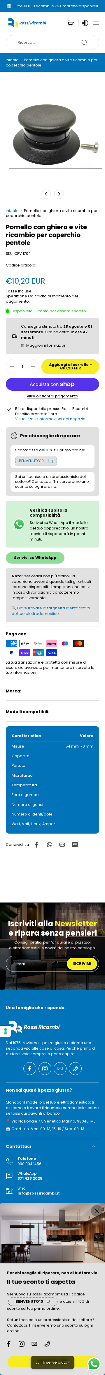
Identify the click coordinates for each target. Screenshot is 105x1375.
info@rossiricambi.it (39, 1193)
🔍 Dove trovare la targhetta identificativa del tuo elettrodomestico (51, 611)
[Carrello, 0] (70, 23)
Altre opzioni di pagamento (52, 396)
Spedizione (17, 296)
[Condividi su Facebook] (36, 844)
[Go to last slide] (46, 194)
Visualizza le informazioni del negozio (50, 418)
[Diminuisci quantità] (12, 366)
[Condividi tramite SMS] (75, 844)
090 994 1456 (29, 1163)
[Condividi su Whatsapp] (49, 844)
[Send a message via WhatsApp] (94, 1364)
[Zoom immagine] (52, 133)
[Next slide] (59, 194)
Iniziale (13, 59)
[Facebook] (29, 1068)
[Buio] (84, 23)
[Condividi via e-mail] (62, 844)
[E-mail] (60, 1068)
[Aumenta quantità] (33, 366)
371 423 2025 (30, 1178)
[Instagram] (44, 1068)
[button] (96, 23)
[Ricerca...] (84, 42)
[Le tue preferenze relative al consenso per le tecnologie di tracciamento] (5, 1031)
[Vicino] (97, 1211)
